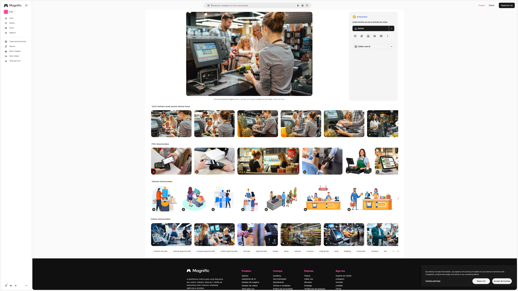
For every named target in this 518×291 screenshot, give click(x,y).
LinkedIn (339, 285)
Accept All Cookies (502, 281)
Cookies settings (432, 281)
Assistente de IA (249, 279)
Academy (277, 276)
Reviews (308, 282)
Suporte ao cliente (343, 276)
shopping (347, 251)
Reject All (481, 281)
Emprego (308, 285)
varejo (286, 251)
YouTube (339, 282)
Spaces (245, 276)
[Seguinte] (398, 123)
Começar (277, 270)
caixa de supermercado (182, 251)
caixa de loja (324, 251)
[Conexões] (6, 285)
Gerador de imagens (250, 282)
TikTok (338, 289)
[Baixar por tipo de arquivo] (391, 28)
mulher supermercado (229, 251)
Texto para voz (248, 289)
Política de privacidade (283, 289)
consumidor (361, 251)
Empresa (308, 270)
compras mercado (160, 251)
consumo (310, 251)
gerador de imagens (248, 99)
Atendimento (278, 282)
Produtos (246, 270)
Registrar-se (507, 5)
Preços (482, 5)
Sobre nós (308, 279)
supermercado (261, 251)
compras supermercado (206, 251)
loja (385, 251)
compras (297, 251)
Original (203, 17)
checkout (374, 251)
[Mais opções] (387, 36)
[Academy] (11, 285)
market (275, 251)
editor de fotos (279, 99)
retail (336, 251)
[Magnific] (198, 271)
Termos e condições (281, 285)
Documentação (279, 279)
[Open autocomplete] (207, 5)
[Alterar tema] (15, 285)
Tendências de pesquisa (314, 289)
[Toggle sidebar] (26, 5)
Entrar (492, 5)
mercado (246, 251)
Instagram (340, 279)
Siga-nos (340, 270)
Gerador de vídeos (250, 285)
